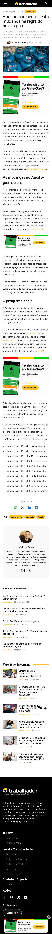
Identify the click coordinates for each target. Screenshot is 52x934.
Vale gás (41, 517)
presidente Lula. (36, 229)
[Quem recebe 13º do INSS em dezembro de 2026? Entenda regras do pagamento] (10, 689)
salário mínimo (10, 340)
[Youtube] (26, 898)
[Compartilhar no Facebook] (36, 508)
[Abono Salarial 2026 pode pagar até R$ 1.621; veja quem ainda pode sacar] (10, 724)
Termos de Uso (13, 854)
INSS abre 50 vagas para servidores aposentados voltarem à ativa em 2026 (31, 757)
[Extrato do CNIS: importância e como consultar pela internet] (10, 673)
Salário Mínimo (24, 714)
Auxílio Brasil (7, 602)
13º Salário (23, 698)
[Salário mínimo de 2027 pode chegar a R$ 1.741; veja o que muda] (10, 708)
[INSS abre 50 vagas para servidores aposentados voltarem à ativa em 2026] (10, 756)
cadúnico (32, 333)
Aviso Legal (11, 869)
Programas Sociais (16, 11)
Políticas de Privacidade (18, 859)
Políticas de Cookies (16, 864)
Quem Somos (12, 838)
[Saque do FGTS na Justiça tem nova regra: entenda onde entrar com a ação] (10, 740)
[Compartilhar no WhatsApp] (15, 508)
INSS (40, 351)
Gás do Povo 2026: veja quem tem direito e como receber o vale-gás (24, 610)
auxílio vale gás (16, 517)
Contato (10, 884)
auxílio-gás (30, 517)
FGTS (21, 747)
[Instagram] (23, 571)
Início (5, 11)
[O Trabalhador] (26, 3)
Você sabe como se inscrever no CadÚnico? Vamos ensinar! (24, 597)
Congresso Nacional (36, 169)
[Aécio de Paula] (9, 42)
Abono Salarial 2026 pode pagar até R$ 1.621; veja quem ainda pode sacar (31, 724)
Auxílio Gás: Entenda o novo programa (21, 621)
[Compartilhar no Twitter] (22, 508)
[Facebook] (5, 898)
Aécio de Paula (20, 43)
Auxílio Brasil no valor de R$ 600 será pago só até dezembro (25, 632)
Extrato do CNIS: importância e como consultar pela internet (30, 673)
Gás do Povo (30, 11)
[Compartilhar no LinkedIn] (29, 508)
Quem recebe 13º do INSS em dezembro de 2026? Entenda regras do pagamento (32, 691)
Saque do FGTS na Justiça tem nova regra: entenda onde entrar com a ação (32, 740)
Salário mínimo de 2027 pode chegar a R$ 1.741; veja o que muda (33, 708)
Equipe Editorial (13, 842)
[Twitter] (29, 571)
